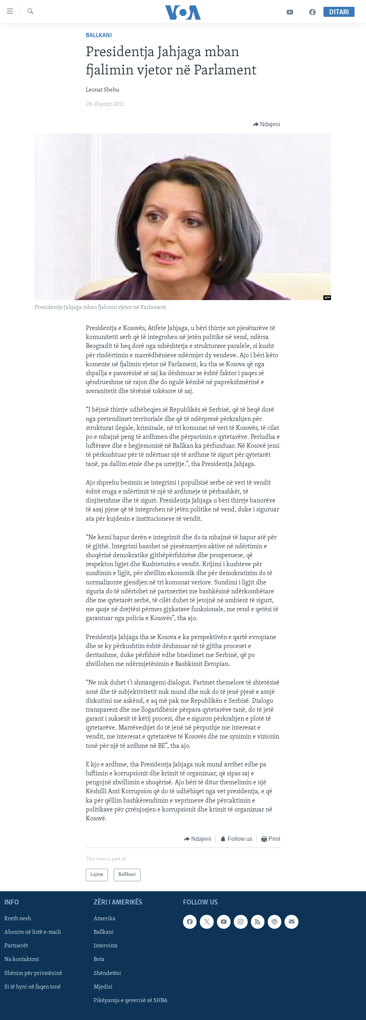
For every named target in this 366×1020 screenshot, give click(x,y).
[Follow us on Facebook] (190, 921)
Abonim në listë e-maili (32, 932)
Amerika (104, 919)
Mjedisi (103, 987)
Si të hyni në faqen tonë (32, 987)
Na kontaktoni (21, 959)
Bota (99, 959)
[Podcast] (274, 921)
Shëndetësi (107, 973)
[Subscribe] (291, 921)
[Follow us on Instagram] (240, 921)
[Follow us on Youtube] (224, 921)
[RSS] (257, 921)
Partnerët (16, 946)
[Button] (267, 124)
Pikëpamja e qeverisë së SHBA (131, 1000)
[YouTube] (290, 12)
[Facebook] (312, 12)
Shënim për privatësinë (33, 973)
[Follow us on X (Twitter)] (206, 921)
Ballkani (99, 36)
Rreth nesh (17, 919)
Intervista (106, 946)
